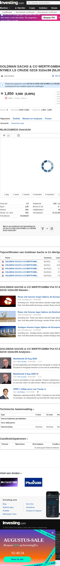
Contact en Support (33, 511)
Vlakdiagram (8, 135)
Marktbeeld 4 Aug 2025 (24, 374)
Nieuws (54, 8)
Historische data (17, 123)
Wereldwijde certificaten (25, 12)
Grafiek (16, 118)
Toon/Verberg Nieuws (18, 135)
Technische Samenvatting (16, 409)
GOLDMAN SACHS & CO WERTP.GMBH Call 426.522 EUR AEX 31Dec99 (22, 269)
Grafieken (43, 8)
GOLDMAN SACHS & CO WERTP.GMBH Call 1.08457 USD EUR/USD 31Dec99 (22, 262)
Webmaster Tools (9, 514)
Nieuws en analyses (32, 118)
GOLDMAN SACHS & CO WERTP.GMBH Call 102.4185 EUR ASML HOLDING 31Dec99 (22, 265)
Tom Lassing (21, 361)
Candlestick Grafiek (4, 135)
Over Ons (29, 504)
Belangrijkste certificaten (47, 12)
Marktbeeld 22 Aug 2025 (25, 358)
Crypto (32, 8)
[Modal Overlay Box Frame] (27, 547)
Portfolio (6, 511)
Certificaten (7, 12)
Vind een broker (10, 473)
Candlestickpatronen (13, 438)
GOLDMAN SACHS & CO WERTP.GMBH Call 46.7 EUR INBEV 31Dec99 (22, 276)
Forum (48, 118)
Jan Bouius (21, 392)
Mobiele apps (8, 507)
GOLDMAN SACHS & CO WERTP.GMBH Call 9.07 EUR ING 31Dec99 (22, 272)
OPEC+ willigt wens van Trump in (29, 389)
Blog (4, 504)
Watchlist (21, 8)
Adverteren (30, 507)
